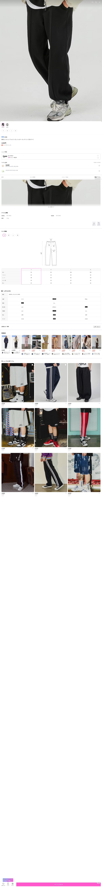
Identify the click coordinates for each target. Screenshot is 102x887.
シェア (8, 885)
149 (98, 157)
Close (99, 2)
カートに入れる (77, 884)
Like (9, 350)
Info (99, 165)
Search (92, 2)
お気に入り (3, 885)
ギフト (12, 885)
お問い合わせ (97, 326)
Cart (96, 2)
